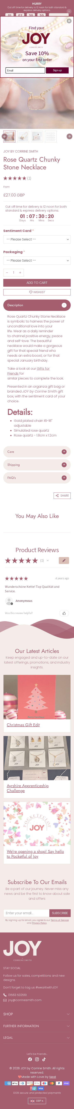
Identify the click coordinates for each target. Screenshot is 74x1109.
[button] (69, 21)
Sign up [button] (57, 70)
